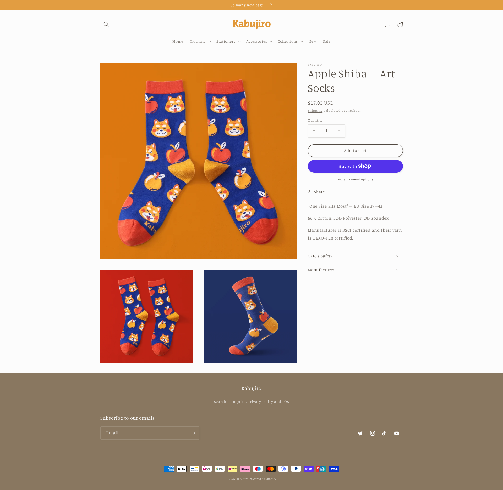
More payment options (355, 179)
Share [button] (319, 192)
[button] (106, 24)
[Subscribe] (193, 432)
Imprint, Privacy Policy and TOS (260, 401)
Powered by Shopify (262, 478)
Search (220, 401)
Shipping (315, 110)
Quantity (315, 120)
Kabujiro (243, 478)
